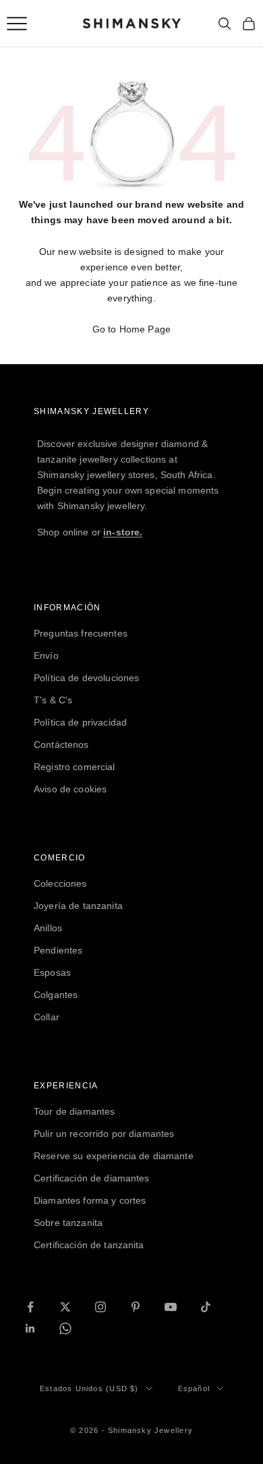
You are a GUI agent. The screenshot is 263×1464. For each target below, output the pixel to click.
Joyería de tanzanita (78, 905)
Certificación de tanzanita (89, 1244)
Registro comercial (74, 766)
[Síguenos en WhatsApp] (65, 1328)
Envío (46, 655)
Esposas (52, 972)
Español (194, 1388)
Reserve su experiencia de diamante (114, 1155)
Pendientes (58, 950)
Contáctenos (61, 744)
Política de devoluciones (86, 677)
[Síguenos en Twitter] (65, 1307)
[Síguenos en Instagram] (100, 1307)
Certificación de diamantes (92, 1178)
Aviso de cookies (70, 789)
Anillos (48, 928)
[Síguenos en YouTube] (170, 1307)
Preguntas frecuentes (80, 633)
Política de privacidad (80, 722)
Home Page (145, 329)
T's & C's (53, 700)
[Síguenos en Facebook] (30, 1307)
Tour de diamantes (74, 1111)
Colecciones (60, 883)
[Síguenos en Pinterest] (135, 1307)
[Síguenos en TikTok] (205, 1307)
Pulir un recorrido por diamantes (104, 1133)
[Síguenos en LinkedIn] (30, 1328)
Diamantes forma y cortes (90, 1200)
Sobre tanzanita (68, 1222)
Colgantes (56, 994)
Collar (46, 1017)
